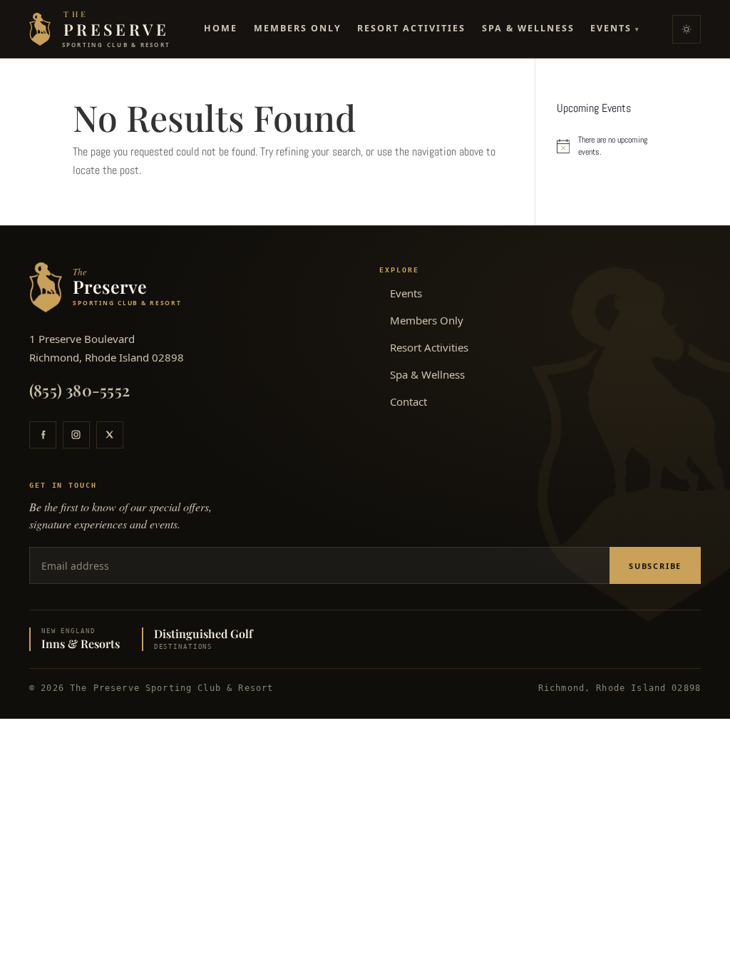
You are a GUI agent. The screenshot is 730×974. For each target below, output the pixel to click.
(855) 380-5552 (79, 390)
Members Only (297, 28)
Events (615, 28)
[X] (109, 434)
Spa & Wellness (528, 28)
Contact (408, 401)
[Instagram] (76, 434)
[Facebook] (42, 434)
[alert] (607, 146)
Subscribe (655, 565)
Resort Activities (411, 28)
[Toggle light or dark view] (686, 29)
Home (220, 28)
